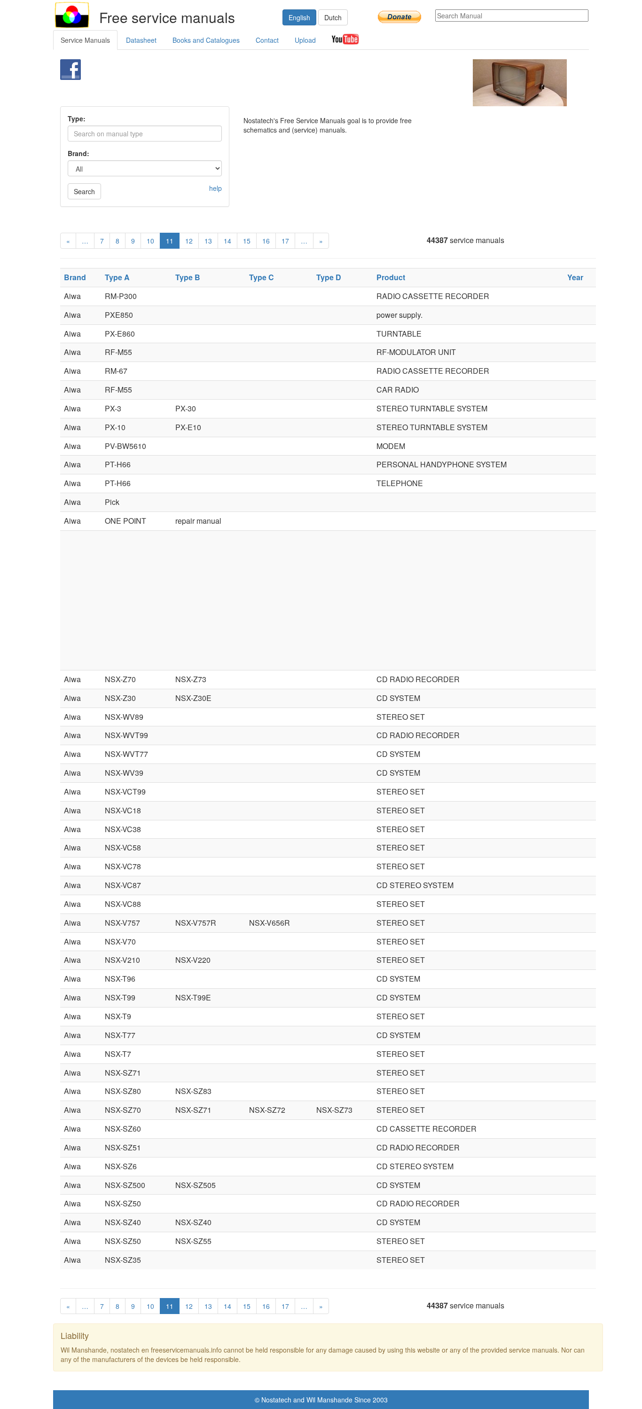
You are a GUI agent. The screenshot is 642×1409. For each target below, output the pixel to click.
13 (208, 240)
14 (227, 240)
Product (390, 277)
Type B (187, 277)
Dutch (333, 17)
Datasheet (141, 40)
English (299, 17)
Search (84, 191)
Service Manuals (85, 40)
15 (247, 240)
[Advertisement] (305, 82)
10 (150, 240)
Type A (117, 277)
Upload (305, 40)
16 (266, 240)
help (215, 188)
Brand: (78, 153)
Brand (75, 277)
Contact (267, 40)
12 (189, 240)
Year (575, 277)
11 (169, 240)
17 (285, 240)
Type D (328, 277)
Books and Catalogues (206, 40)
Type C (261, 277)
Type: (77, 118)
